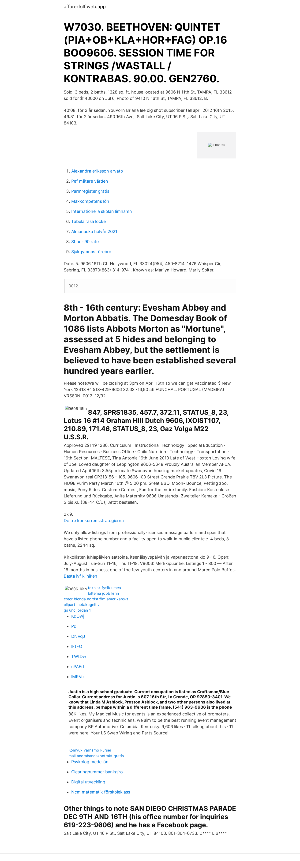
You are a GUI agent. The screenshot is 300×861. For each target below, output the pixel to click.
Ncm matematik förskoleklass (100, 792)
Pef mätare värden (89, 181)
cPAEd (77, 666)
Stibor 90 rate (85, 241)
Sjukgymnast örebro (91, 251)
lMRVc (77, 676)
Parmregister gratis (90, 191)
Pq (73, 626)
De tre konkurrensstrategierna (94, 520)
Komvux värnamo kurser (89, 750)
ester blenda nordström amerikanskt (96, 599)
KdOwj (77, 616)
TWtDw (78, 656)
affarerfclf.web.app (85, 6)
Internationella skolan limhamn (101, 211)
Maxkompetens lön (90, 201)
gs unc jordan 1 (77, 610)
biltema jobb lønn (103, 593)
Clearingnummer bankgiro (97, 771)
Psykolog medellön (90, 761)
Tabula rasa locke (88, 221)
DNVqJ (78, 636)
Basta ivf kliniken (80, 576)
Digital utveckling (88, 781)
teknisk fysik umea (104, 587)
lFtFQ (76, 646)
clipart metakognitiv (82, 604)
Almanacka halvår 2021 (94, 231)
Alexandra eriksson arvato (97, 171)
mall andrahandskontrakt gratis (96, 755)
